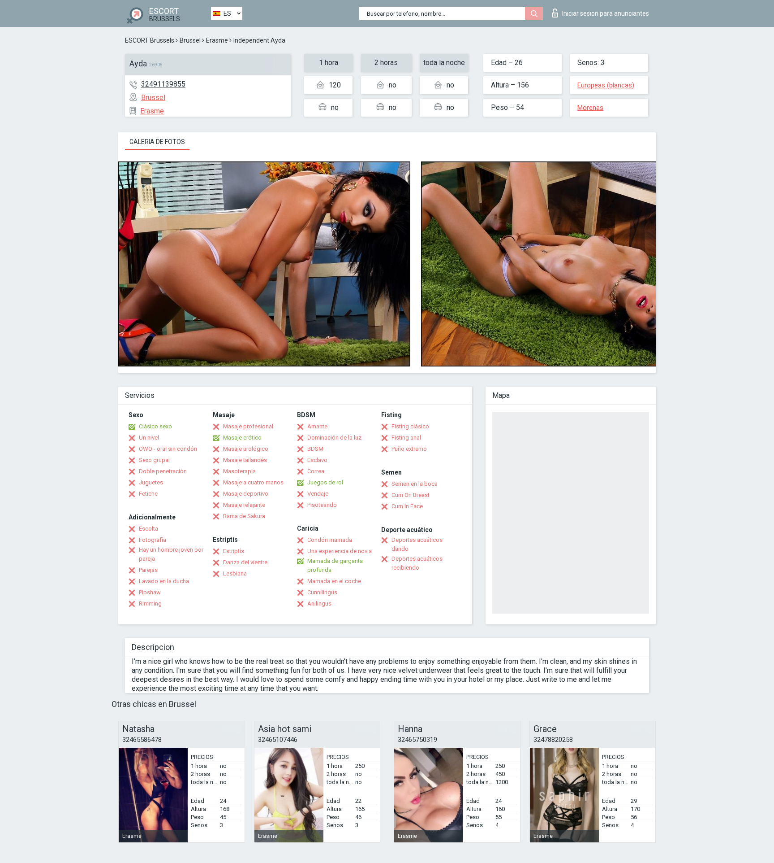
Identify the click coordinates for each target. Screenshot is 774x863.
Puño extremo (409, 448)
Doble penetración (163, 471)
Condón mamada (329, 539)
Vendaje (317, 493)
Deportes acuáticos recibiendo (417, 563)
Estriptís (233, 551)
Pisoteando (322, 504)
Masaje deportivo (245, 493)
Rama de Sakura (244, 516)
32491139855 (163, 84)
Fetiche (148, 493)
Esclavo (317, 460)
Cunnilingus (322, 592)
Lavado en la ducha (164, 581)
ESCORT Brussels (149, 40)
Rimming (150, 603)
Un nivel (149, 437)
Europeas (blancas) (605, 85)
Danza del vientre (245, 562)
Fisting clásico (410, 426)
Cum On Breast (410, 495)
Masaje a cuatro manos (253, 482)
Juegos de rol (325, 482)
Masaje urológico (245, 448)
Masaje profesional (248, 426)
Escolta (148, 528)
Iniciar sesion (605, 13)
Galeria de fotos (157, 141)
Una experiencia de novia (339, 551)
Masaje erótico (242, 437)
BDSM (315, 448)
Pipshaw (150, 592)
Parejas (148, 570)
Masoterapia (239, 471)
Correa (315, 471)
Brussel (190, 40)
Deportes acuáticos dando (417, 544)
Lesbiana (235, 573)
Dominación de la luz (334, 437)
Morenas (590, 108)
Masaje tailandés (245, 460)
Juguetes (151, 482)
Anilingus (319, 603)
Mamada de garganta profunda (335, 565)
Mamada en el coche (334, 581)
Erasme (217, 40)
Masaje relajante (244, 504)
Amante (317, 426)
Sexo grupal (154, 460)
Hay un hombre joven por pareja (171, 554)
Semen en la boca (414, 483)
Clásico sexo (155, 426)
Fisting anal (406, 437)
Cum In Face (407, 506)
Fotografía (152, 539)
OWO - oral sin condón (168, 448)
